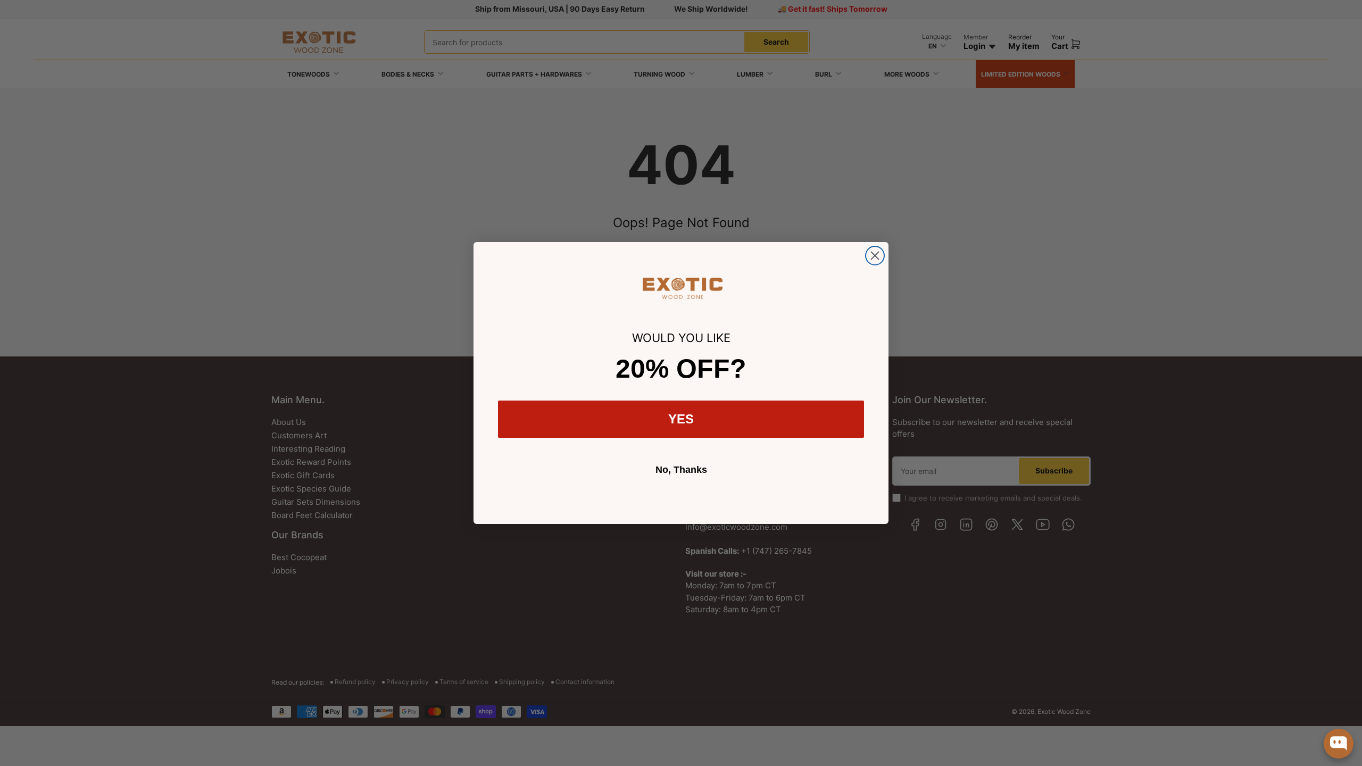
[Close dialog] (875, 255)
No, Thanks (681, 469)
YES (681, 419)
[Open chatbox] (1338, 744)
